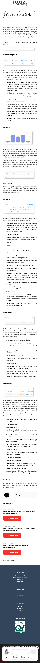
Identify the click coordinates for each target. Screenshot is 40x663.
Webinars (20, 595)
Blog (20, 593)
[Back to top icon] (20, 644)
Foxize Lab (20, 610)
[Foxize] (20, 3)
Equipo (20, 606)
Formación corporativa (20, 578)
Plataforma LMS (20, 576)
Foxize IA (20, 579)
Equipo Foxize (21, 495)
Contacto (20, 608)
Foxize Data (20, 581)
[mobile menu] (37, 3)
